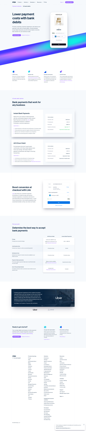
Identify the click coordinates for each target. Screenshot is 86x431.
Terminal (30, 397)
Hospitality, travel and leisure (50, 385)
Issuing (29, 381)
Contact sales (69, 2)
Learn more (16, 125)
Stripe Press (62, 385)
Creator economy (47, 381)
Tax (29, 395)
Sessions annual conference (65, 364)
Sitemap (61, 372)
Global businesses (47, 369)
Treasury (30, 399)
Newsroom (62, 383)
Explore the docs (25, 35)
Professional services (48, 392)
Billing (29, 362)
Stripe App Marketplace (49, 401)
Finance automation (48, 367)
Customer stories (63, 359)
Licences (61, 370)
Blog (61, 361)
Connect (30, 369)
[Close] (83, 424)
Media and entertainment (49, 389)
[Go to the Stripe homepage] (13, 356)
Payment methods (16, 6)
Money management (48, 374)
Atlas (29, 359)
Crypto (29, 371)
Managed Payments (32, 384)
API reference (47, 411)
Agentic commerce (48, 361)
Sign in (61, 2)
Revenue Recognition (32, 392)
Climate (29, 367)
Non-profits (46, 390)
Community (62, 362)
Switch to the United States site (63, 428)
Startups (46, 359)
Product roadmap (63, 380)
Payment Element (64, 80)
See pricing (62, 336)
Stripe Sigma (30, 394)
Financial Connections (33, 77)
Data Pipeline (30, 372)
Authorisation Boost (32, 361)
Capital (29, 364)
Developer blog (47, 419)
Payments (30, 387)
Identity (29, 377)
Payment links (31, 385)
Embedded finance (48, 366)
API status (46, 413)
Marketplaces (46, 372)
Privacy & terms (63, 366)
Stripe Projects (47, 417)
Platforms (46, 376)
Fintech (45, 382)
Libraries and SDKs (47, 416)
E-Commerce (46, 364)
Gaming (45, 384)
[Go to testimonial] (42, 305)
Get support (62, 391)
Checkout (70, 80)
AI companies (46, 379)
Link (45, 80)
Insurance (46, 387)
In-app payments (47, 371)
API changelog (47, 414)
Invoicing (63, 82)
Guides (61, 358)
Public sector (46, 394)
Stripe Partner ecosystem (49, 403)
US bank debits (26, 6)
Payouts (29, 389)
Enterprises (46, 358)
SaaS (45, 377)
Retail (45, 395)
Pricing (45, 2)
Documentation (47, 409)
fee (33, 159)
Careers (61, 382)
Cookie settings (63, 374)
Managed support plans (64, 393)
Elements (30, 374)
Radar (29, 390)
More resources (63, 375)
